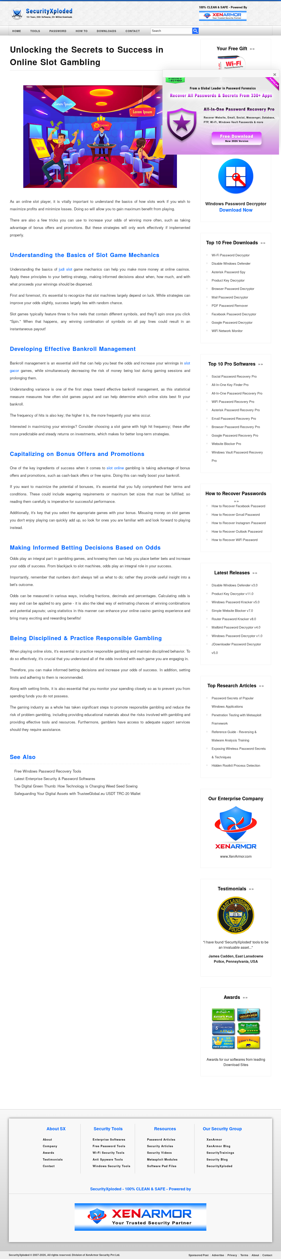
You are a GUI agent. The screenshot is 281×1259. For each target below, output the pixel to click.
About (47, 1139)
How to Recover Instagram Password (239, 522)
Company (50, 1146)
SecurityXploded (219, 1166)
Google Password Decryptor (232, 322)
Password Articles (161, 1139)
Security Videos (159, 1152)
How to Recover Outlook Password (237, 531)
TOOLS (35, 31)
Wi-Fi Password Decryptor (231, 255)
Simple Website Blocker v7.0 (232, 610)
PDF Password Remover (230, 305)
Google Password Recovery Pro (235, 435)
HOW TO (82, 31)
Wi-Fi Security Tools (108, 1152)
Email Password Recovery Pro (234, 418)
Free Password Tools (109, 1146)
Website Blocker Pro (226, 443)
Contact (49, 1166)
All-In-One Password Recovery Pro (237, 393)
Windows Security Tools (111, 1166)
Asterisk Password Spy (228, 272)
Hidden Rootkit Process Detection (236, 765)
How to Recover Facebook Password (238, 506)
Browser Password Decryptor (233, 288)
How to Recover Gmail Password (236, 514)
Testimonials (53, 1159)
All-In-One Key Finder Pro (230, 384)
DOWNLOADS (106, 31)
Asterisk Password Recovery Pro (236, 409)
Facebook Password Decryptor (234, 314)
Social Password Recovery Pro (234, 376)
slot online (115, 467)
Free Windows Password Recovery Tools (47, 771)
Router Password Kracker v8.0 (234, 618)
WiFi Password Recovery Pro (233, 401)
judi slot (65, 269)
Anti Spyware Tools (108, 1159)
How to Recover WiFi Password (235, 539)
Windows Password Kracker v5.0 (235, 602)
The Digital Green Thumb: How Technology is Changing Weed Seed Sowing (75, 786)
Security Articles (160, 1146)
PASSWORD (58, 31)
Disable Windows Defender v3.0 (235, 585)
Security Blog (217, 1159)
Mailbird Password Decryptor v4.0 (236, 627)
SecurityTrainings (220, 1152)
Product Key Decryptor (228, 280)
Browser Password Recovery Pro (236, 426)
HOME (16, 31)
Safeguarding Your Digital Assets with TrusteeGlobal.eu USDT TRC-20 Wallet (77, 793)
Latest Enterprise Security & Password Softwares (54, 778)
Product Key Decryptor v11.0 (232, 593)
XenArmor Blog (219, 1146)
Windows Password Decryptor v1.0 (237, 635)
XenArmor (214, 1139)
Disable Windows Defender (231, 263)
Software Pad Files (162, 1166)
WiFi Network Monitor (227, 330)
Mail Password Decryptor (230, 297)
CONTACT (133, 31)
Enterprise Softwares (109, 1139)
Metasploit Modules (162, 1159)
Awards (48, 1152)
